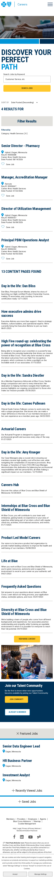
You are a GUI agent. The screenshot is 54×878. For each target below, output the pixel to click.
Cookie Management (27, 824)
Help (14, 828)
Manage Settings (40, 874)
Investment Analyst (16, 775)
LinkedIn (22, 837)
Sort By (5, 102)
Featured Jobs (29, 733)
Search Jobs (27, 88)
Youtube (30, 837)
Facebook (14, 837)
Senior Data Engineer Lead (21, 746)
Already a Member (17, 712)
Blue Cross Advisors (22, 821)
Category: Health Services (12, 133)
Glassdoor (39, 837)
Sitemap (37, 821)
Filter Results (27, 121)
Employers (32, 819)
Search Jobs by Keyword (14, 74)
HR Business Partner (17, 761)
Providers (21, 819)
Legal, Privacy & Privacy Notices (28, 828)
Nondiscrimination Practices (27, 831)
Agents (43, 819)
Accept (15, 874)
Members (10, 819)
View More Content (27, 639)
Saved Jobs (29, 801)
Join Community (16, 699)
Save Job (10, 164)
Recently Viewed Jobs (28, 790)
